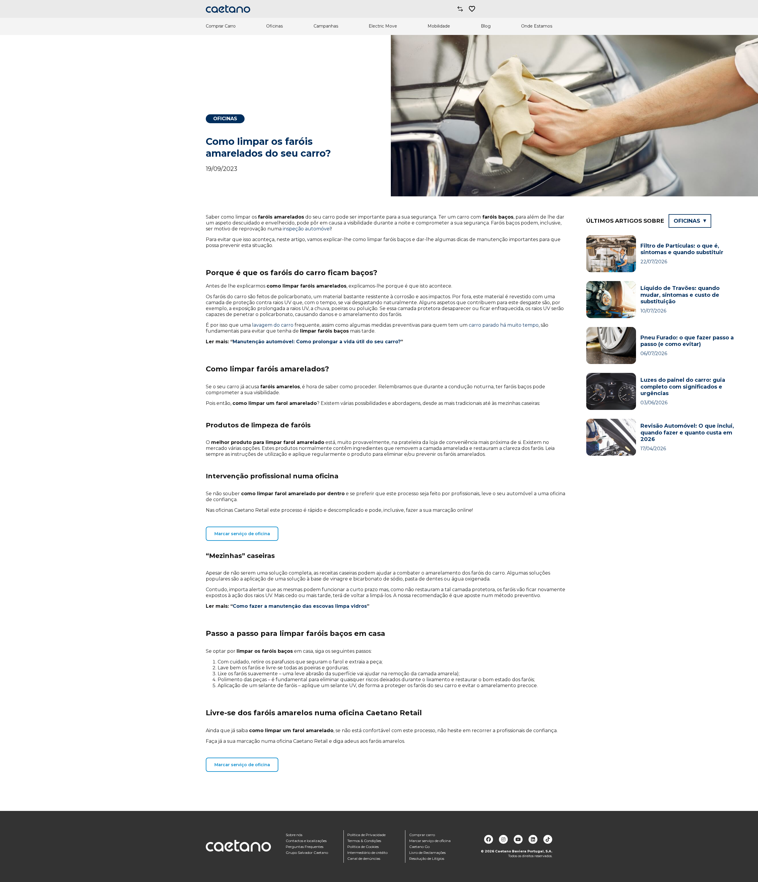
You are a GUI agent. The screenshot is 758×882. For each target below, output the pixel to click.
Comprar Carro (221, 26)
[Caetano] (228, 9)
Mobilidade (439, 26)
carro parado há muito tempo (504, 325)
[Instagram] (503, 839)
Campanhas (326, 26)
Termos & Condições (364, 840)
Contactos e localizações (306, 840)
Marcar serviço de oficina (242, 533)
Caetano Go (419, 846)
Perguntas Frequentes (304, 846)
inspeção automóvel (307, 229)
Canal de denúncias (363, 858)
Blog (486, 26)
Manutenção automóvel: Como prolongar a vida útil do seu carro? (317, 341)
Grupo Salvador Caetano (307, 852)
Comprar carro (422, 835)
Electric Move (383, 26)
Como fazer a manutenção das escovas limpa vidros (300, 606)
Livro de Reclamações (427, 852)
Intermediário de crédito (367, 852)
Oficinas (274, 26)
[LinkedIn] (533, 839)
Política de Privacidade (366, 835)
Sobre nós (294, 835)
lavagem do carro (272, 325)
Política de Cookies (363, 846)
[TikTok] (547, 839)
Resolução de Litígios (426, 858)
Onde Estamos (536, 26)
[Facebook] (488, 839)
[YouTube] (518, 839)
